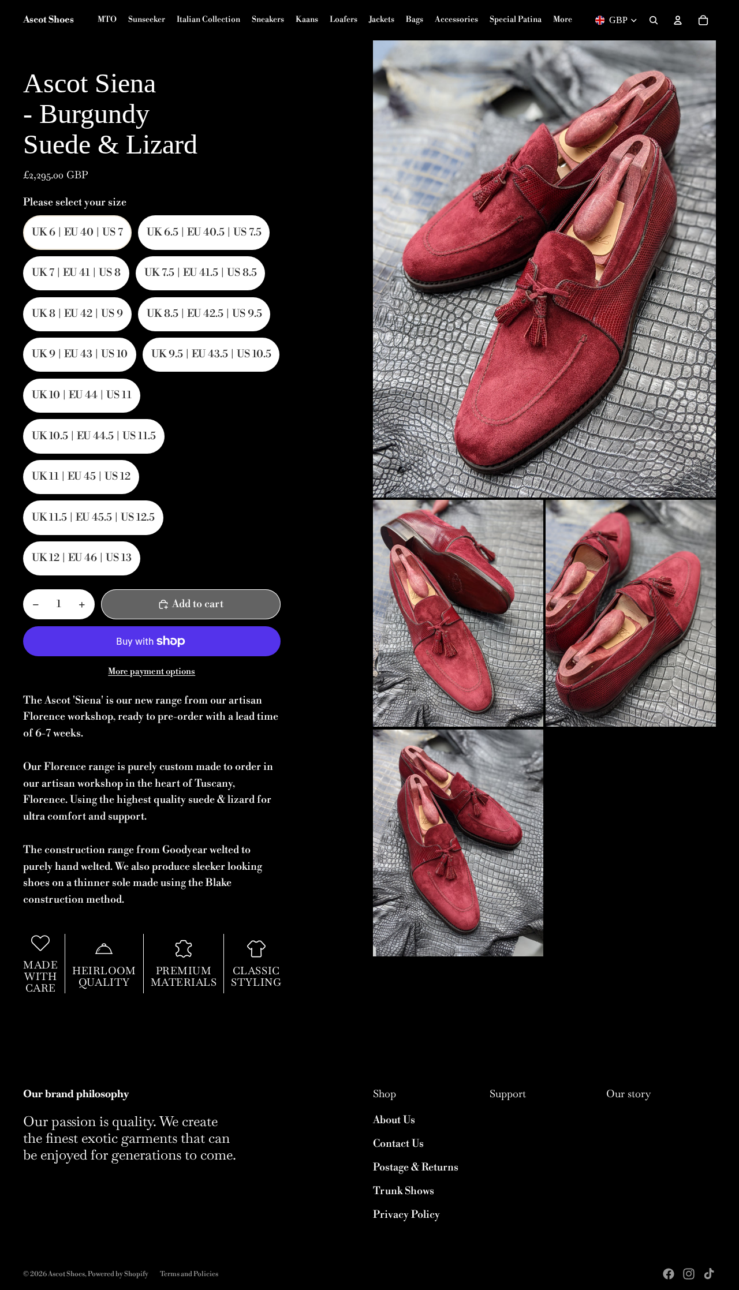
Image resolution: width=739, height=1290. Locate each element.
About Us (394, 1120)
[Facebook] (668, 1274)
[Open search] (653, 20)
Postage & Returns (415, 1167)
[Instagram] (689, 1274)
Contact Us (398, 1143)
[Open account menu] (678, 20)
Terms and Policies (189, 1274)
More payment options (151, 671)
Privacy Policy (406, 1214)
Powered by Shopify (118, 1274)
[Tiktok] (709, 1274)
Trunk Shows (403, 1191)
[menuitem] (562, 20)
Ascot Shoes (66, 1274)
